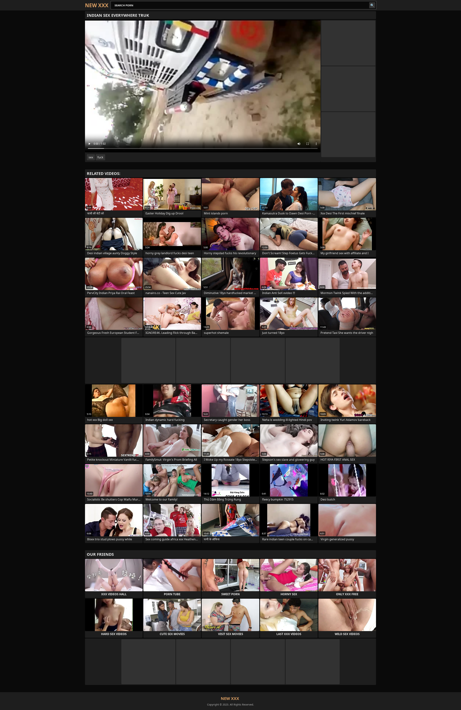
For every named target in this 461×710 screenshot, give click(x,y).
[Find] (372, 5)
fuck (100, 157)
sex (91, 157)
